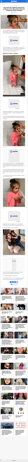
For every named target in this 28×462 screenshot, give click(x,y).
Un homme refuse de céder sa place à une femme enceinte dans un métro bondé (20, 342)
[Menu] (1, 1)
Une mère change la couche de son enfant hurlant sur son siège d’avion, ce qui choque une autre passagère (7, 326)
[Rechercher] (26, 1)
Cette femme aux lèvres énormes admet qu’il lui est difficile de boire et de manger (7, 298)
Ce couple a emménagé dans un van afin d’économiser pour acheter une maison (6, 417)
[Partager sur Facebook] (11, 282)
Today (14, 163)
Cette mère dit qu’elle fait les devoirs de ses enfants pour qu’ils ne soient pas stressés (20, 388)
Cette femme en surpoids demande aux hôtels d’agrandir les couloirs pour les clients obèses (20, 403)
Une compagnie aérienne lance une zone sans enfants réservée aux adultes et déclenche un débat (20, 326)
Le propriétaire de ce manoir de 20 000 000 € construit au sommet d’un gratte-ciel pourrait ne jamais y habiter (7, 432)
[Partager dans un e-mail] (17, 282)
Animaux (3, 405)
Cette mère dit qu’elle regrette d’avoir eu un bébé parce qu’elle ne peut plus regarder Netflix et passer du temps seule (20, 298)
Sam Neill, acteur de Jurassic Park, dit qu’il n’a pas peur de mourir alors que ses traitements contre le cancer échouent (7, 342)
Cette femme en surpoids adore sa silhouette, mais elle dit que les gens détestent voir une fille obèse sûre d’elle (20, 373)
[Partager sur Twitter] (13, 282)
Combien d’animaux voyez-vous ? (19, 312)
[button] (14, 75)
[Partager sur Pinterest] (15, 282)
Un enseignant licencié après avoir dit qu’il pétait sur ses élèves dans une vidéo (20, 357)
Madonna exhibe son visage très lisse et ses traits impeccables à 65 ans (6, 373)
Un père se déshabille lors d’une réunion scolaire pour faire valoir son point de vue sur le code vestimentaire (7, 357)
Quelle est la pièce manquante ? (19, 416)
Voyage (3, 329)
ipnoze (14, 1)
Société (16, 301)
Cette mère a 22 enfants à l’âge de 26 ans (7, 312)
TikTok (12, 47)
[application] (14, 75)
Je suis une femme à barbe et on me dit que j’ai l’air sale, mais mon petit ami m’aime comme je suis (7, 388)
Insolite (3, 300)
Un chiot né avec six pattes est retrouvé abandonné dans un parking (6, 403)
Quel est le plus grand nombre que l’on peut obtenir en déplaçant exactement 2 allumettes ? (19, 432)
